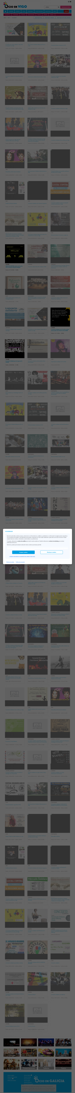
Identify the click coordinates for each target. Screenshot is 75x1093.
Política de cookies (10, 562)
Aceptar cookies (23, 552)
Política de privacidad (20, 562)
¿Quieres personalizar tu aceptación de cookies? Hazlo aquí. (22, 556)
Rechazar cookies (51, 552)
